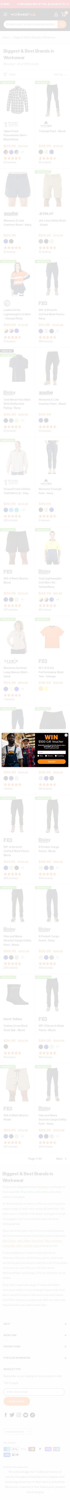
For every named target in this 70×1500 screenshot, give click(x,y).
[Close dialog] (66, 735)
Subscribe (51, 762)
